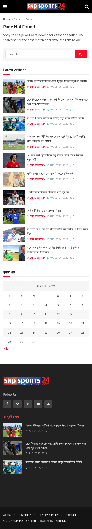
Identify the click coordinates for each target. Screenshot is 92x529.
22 (9, 332)
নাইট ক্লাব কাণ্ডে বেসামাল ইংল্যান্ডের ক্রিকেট (50, 173)
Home (6, 19)
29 (9, 341)
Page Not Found (24, 19)
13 (70, 314)
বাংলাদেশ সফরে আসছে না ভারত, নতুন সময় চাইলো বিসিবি (55, 118)
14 (82, 314)
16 (21, 323)
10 (33, 314)
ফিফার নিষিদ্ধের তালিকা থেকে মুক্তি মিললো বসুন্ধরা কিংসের (57, 81)
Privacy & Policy (49, 515)
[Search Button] (81, 54)
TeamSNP (59, 521)
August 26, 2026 (58, 216)
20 (70, 323)
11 (46, 314)
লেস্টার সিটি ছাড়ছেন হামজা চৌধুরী (44, 210)
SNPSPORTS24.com (25, 521)
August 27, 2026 (58, 146)
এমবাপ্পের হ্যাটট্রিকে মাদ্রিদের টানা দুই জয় (48, 192)
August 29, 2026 (58, 86)
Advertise (25, 515)
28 (82, 332)
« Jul (6, 348)
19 (58, 323)
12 (58, 314)
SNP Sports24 (37, 86)
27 (70, 332)
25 (46, 332)
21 (82, 323)
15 (9, 323)
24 (33, 332)
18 (46, 323)
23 (21, 332)
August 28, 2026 (58, 123)
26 (58, 332)
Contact (71, 515)
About (7, 515)
